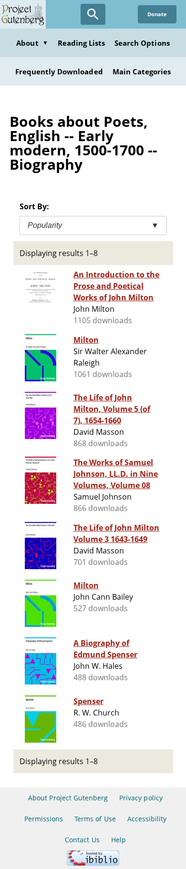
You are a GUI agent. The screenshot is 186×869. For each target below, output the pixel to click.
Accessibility (147, 818)
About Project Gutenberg (68, 797)
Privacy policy (141, 797)
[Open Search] (93, 14)
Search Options (142, 43)
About (32, 43)
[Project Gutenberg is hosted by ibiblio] (93, 863)
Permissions (43, 818)
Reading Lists (81, 43)
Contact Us (82, 839)
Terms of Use (94, 818)
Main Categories (142, 71)
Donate (157, 14)
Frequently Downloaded (59, 71)
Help (118, 839)
